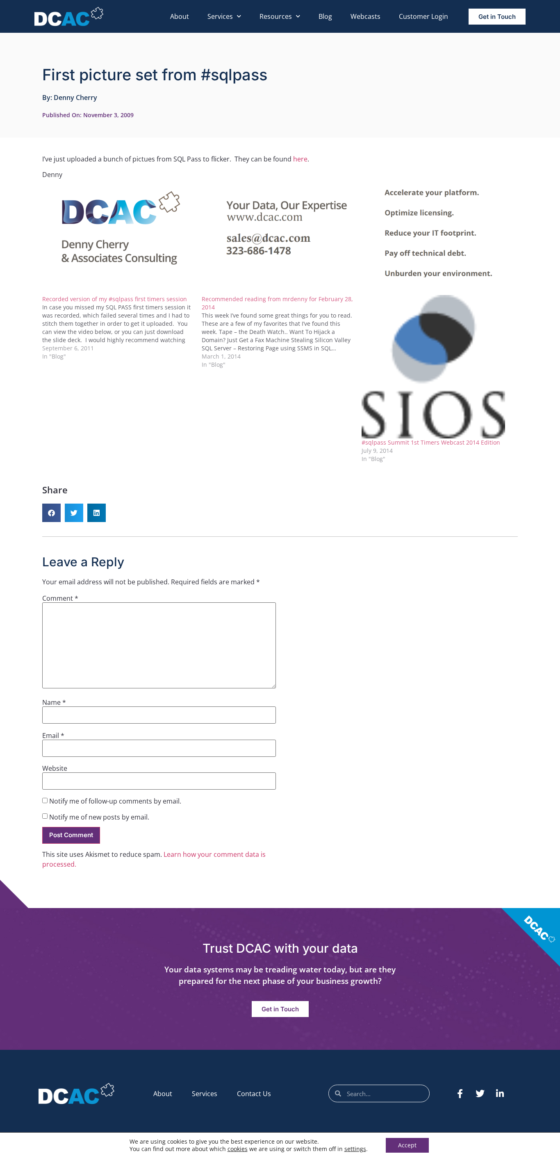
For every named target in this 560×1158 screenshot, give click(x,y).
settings (355, 1149)
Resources (276, 16)
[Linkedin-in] (500, 1094)
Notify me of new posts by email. (99, 817)
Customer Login (423, 16)
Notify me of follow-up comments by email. (115, 801)
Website (54, 768)
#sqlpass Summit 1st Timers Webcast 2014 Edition (431, 442)
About (179, 16)
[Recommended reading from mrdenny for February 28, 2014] (281, 332)
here (300, 158)
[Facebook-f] (460, 1094)
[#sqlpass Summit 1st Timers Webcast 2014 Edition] (437, 366)
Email (53, 735)
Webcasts (365, 16)
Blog (325, 16)
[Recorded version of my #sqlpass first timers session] (122, 328)
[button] (51, 513)
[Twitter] (480, 1094)
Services (220, 16)
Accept (407, 1145)
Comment (60, 598)
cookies (238, 1149)
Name (54, 702)
